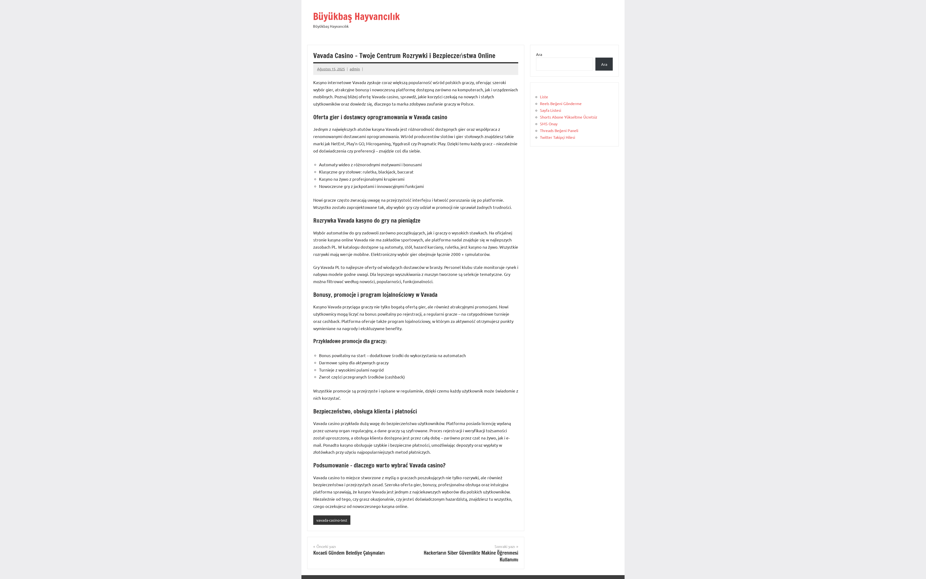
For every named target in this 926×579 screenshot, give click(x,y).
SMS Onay (549, 123)
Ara (539, 54)
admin (355, 69)
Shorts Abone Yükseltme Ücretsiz (568, 116)
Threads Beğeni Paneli (559, 130)
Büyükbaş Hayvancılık (356, 16)
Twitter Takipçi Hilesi (557, 137)
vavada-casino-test (331, 520)
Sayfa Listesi (550, 110)
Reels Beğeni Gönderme (561, 103)
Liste (544, 96)
